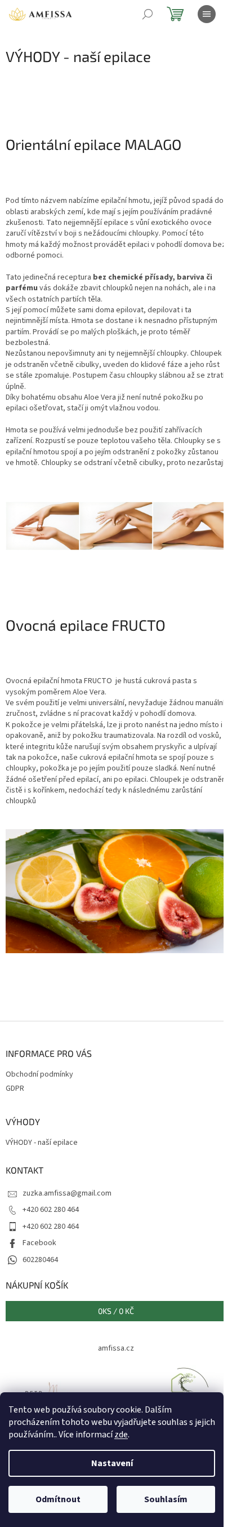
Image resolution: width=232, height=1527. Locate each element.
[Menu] (206, 14)
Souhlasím (166, 1499)
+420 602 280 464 (51, 1209)
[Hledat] (147, 14)
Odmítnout (58, 1499)
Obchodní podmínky (39, 1074)
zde (121, 1434)
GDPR (15, 1088)
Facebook (39, 1243)
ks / (116, 1311)
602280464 (40, 1259)
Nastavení (112, 1463)
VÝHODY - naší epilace (42, 1142)
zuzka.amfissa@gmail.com (67, 1193)
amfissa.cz (116, 1348)
